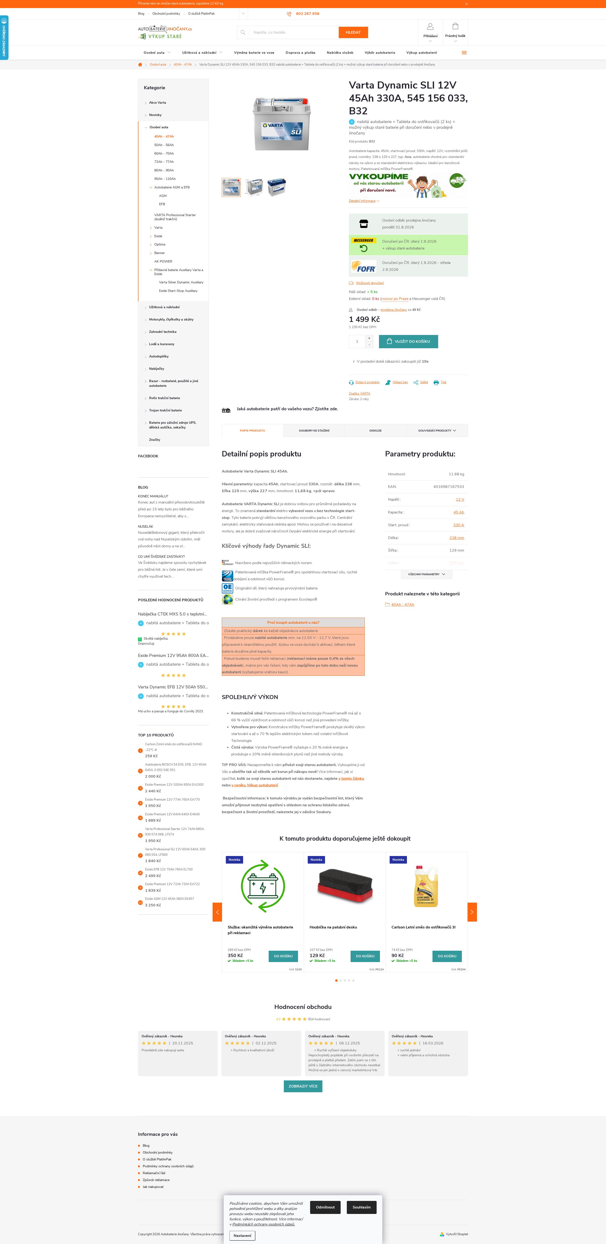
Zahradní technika (163, 332)
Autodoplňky (159, 356)
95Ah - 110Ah (165, 179)
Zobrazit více (303, 1086)
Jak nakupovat (153, 1187)
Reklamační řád (154, 1173)
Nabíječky (156, 368)
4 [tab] (349, 980)
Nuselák (145, 526)
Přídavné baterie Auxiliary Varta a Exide (178, 272)
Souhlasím (362, 1207)
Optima (159, 244)
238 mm (457, 537)
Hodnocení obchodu (303, 1007)
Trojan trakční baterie (165, 410)
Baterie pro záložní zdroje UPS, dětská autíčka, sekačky (172, 425)
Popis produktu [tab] (252, 431)
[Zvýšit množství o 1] (369, 338)
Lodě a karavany (161, 344)
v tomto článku (351, 778)
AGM (163, 196)
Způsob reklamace (156, 1180)
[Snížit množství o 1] (369, 345)
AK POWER (163, 261)
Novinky (155, 115)
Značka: (359, 394)
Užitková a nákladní (164, 307)
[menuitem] (157, 52)
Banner (159, 253)
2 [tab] (340, 980)
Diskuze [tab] (376, 431)
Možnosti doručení (370, 283)
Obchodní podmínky (166, 14)
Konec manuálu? (153, 496)
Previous (217, 912)
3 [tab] (345, 980)
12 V (460, 499)
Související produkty (434, 431)
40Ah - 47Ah (164, 136)
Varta (158, 227)
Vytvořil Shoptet (457, 1234)
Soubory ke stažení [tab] (314, 431)
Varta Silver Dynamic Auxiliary (181, 282)
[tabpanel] (263, 912)
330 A (458, 525)
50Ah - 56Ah (164, 145)
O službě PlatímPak (201, 14)
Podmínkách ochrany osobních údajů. (263, 1224)
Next (472, 912)
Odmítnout (325, 1207)
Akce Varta (157, 102)
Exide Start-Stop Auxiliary (178, 291)
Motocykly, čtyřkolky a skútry (171, 319)
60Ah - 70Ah (164, 153)
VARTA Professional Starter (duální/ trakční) (175, 217)
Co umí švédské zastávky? (161, 556)
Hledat (353, 32)
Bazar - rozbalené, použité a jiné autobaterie (173, 383)
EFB (162, 204)
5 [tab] (353, 980)
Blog (141, 14)
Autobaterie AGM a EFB (172, 187)
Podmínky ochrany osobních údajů (168, 1166)
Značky (154, 439)
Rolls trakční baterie (164, 398)
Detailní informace (362, 201)
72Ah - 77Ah (164, 162)
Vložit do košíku (412, 341)
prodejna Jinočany (394, 310)
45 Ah (459, 512)
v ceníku (254, 785)
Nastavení (242, 1235)
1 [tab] (336, 980)
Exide (158, 236)
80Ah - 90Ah (164, 170)
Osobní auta (159, 127)
